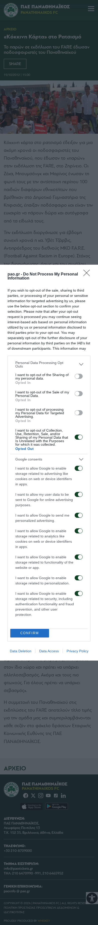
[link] (88, 274)
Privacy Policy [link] (77, 651)
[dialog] (49, 463)
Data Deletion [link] (20, 651)
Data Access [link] (49, 651)
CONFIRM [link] (29, 633)
